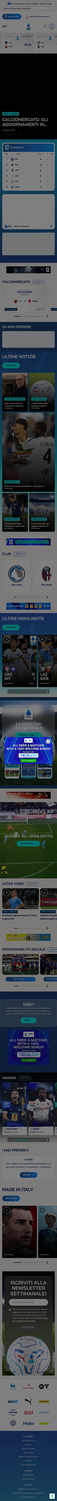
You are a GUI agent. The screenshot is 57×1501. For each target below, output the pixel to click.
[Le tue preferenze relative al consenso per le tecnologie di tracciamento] (52, 1496)
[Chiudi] (48, 741)
